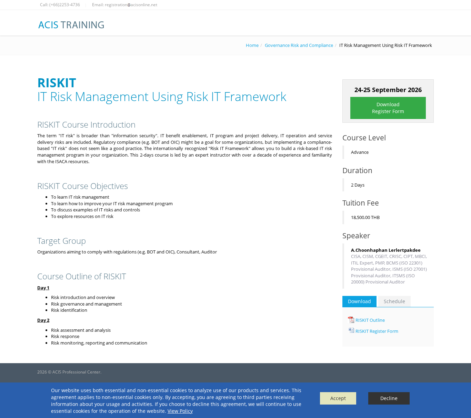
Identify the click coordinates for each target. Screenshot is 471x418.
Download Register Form (388, 108)
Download (359, 301)
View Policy (180, 411)
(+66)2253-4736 (64, 5)
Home (252, 45)
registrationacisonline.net (131, 5)
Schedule (394, 301)
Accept (338, 398)
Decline (389, 398)
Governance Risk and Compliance (299, 45)
